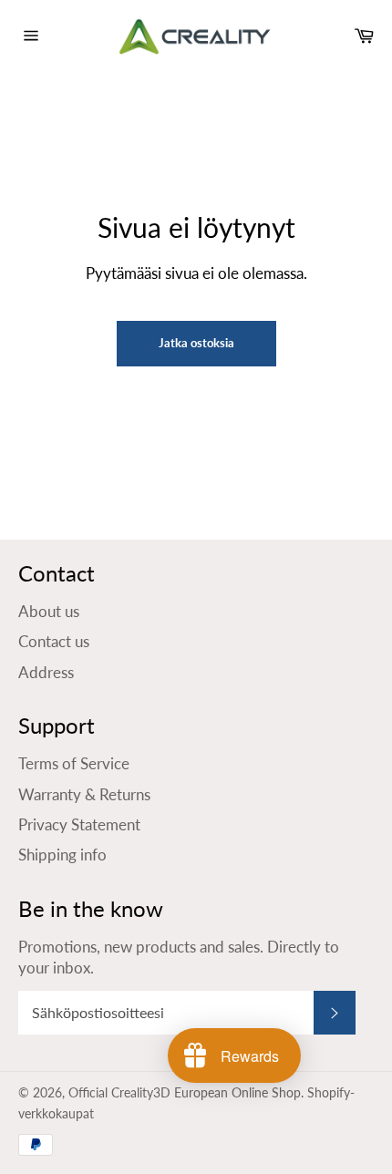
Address (46, 672)
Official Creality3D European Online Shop (184, 1093)
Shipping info (62, 854)
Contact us (53, 641)
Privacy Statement (79, 824)
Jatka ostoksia (196, 342)
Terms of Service (73, 763)
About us (48, 611)
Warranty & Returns (84, 794)
